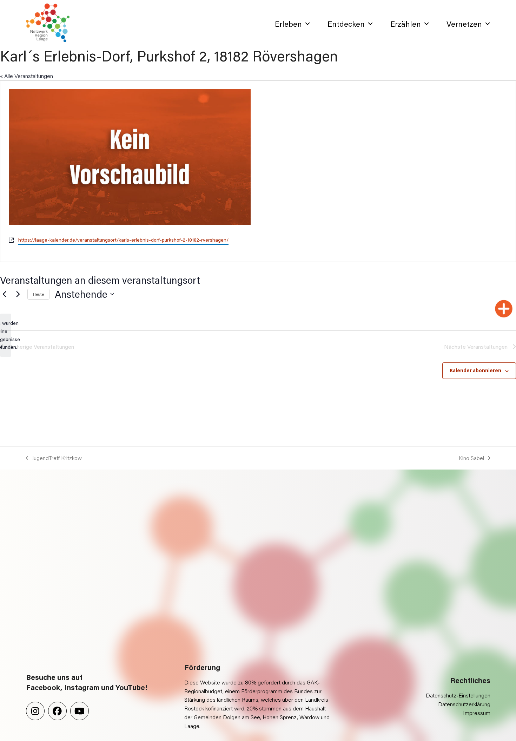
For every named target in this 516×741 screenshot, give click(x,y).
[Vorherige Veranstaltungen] (4, 294)
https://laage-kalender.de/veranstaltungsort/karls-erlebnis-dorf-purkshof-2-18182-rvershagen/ (123, 239)
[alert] (5, 335)
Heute (38, 294)
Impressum (476, 712)
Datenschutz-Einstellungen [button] (458, 695)
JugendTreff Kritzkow (54, 458)
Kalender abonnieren (475, 370)
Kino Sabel (471, 458)
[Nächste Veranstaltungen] (18, 294)
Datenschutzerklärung (464, 704)
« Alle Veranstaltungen (26, 75)
